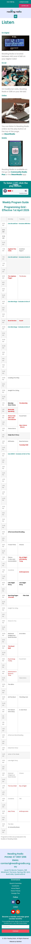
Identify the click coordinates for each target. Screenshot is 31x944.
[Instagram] (18, 902)
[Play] (5, 191)
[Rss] (18, 912)
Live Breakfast (13, 223)
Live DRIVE (11, 454)
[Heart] (13, 912)
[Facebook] (13, 902)
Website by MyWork (16, 941)
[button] (15, 16)
